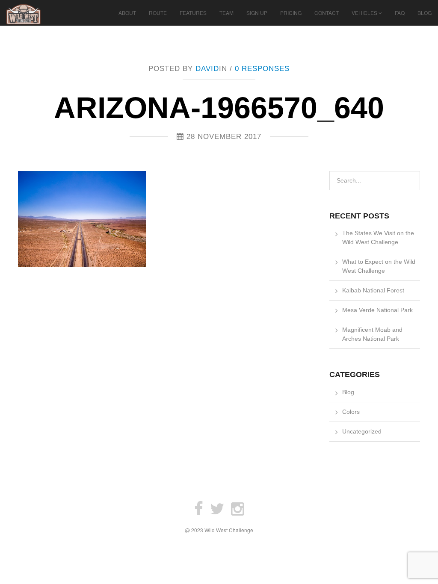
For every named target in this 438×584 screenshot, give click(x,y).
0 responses (262, 69)
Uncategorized (362, 431)
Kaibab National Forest (373, 290)
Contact (326, 12)
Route (158, 12)
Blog (424, 12)
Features (193, 12)
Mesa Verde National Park (377, 310)
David (207, 69)
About (127, 12)
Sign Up (256, 12)
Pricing (291, 12)
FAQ (400, 12)
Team (226, 12)
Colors (351, 411)
